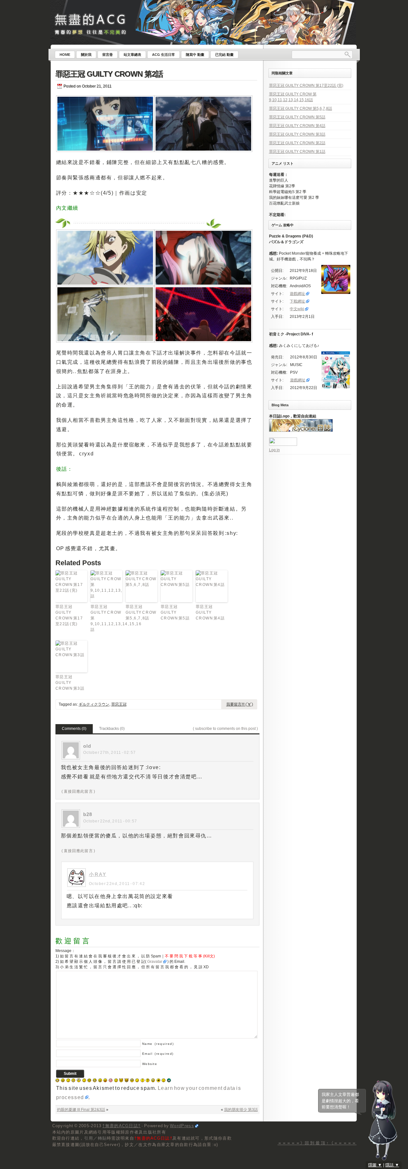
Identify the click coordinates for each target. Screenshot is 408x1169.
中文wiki (297, 309)
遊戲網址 (297, 293)
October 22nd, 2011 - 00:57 (110, 821)
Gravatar (154, 961)
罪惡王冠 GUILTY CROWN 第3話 (70, 683)
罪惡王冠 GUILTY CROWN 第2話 (109, 74)
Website (149, 1064)
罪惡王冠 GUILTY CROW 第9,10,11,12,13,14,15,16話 (106, 618)
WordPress (182, 1125)
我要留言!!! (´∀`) (239, 704)
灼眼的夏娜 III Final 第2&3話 (81, 1109)
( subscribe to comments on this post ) (225, 728)
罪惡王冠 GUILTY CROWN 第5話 (175, 612)
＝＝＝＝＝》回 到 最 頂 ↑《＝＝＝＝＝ (317, 1143)
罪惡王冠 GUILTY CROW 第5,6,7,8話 (141, 612)
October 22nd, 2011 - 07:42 (117, 883)
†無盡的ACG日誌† (121, 1125)
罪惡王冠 (119, 704)
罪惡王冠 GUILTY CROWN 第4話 (210, 612)
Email (158, 1053)
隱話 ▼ (392, 1165)
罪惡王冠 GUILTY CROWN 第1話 (297, 151)
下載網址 (297, 301)
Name (158, 1043)
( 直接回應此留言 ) (78, 791)
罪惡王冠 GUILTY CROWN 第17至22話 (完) (69, 615)
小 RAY (97, 874)
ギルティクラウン (94, 704)
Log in (274, 450)
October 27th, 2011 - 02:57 (109, 752)
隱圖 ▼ (375, 1165)
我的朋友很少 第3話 (241, 1109)
